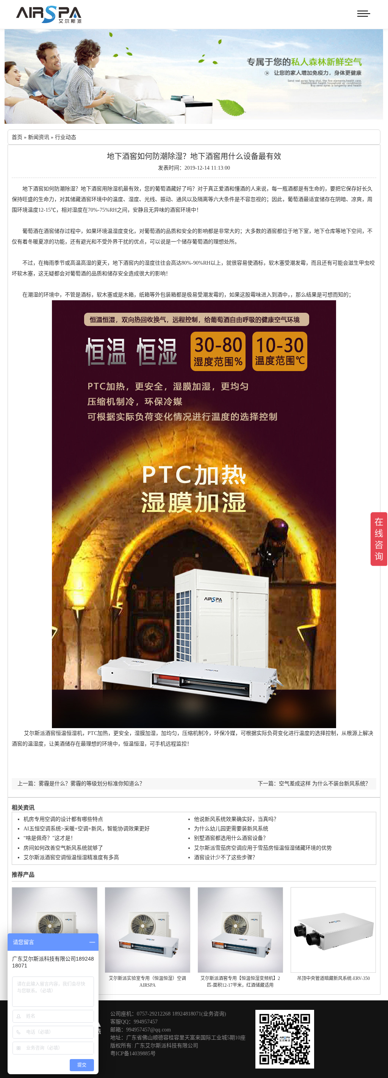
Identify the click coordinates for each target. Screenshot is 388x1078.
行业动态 (65, 137)
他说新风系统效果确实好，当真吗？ (236, 819)
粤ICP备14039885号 (133, 1053)
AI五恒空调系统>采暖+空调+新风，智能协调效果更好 (86, 829)
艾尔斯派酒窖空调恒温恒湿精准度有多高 (71, 857)
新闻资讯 (38, 137)
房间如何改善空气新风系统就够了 (63, 848)
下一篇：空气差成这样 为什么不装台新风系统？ (314, 783)
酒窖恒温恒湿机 (63, 733)
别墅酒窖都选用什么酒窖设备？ (231, 838)
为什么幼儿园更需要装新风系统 (231, 829)
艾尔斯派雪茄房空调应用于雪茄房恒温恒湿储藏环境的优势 (263, 848)
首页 (17, 137)
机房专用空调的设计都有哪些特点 (63, 819)
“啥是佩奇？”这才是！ (49, 838)
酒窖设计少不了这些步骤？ (226, 857)
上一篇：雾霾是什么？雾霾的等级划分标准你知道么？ (81, 783)
